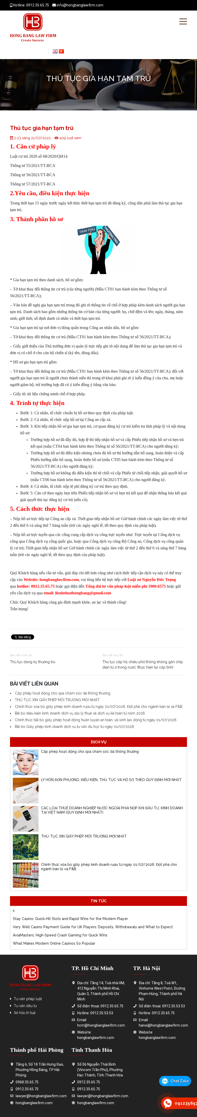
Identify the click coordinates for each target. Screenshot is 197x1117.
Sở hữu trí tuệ (24, 1013)
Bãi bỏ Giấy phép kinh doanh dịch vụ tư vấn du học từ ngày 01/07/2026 (74, 727)
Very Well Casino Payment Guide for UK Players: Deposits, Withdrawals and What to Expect (93, 927)
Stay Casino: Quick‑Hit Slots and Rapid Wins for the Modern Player (70, 919)
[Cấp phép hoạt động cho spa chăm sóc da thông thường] (25, 762)
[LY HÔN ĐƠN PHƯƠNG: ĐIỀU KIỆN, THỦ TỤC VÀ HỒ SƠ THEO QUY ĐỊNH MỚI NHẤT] (25, 790)
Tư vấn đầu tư (25, 1006)
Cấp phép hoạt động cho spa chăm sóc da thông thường (62, 693)
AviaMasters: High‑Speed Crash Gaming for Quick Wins (60, 935)
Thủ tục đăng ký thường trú (32, 662)
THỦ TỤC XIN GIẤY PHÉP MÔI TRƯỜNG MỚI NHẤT (57, 700)
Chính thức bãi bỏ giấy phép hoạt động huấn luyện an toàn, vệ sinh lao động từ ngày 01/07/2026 (95, 720)
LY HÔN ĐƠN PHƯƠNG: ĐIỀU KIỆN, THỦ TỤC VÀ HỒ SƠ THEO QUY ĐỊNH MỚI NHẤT (111, 780)
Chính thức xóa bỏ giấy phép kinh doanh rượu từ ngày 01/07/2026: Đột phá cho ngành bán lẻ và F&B (98, 707)
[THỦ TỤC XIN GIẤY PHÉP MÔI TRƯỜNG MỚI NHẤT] (25, 847)
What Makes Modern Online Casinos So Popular (54, 943)
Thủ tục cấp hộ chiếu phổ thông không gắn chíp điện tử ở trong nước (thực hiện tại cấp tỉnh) (142, 664)
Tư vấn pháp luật (28, 999)
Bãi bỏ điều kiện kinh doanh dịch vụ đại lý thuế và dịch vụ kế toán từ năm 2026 (80, 713)
